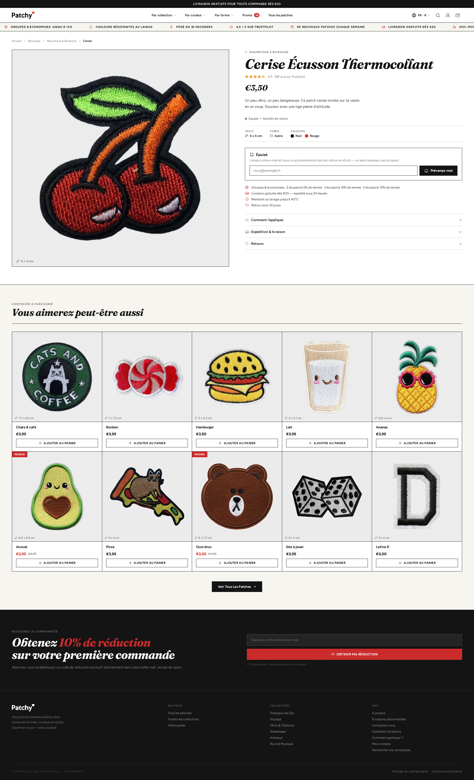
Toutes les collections (183, 719)
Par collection (162, 15)
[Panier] (457, 15)
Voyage (275, 719)
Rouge (314, 136)
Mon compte (381, 744)
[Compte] (447, 15)
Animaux (276, 738)
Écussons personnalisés (389, 719)
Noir (299, 136)
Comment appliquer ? (387, 738)
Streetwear (278, 731)
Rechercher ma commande (391, 750)
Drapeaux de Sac (282, 713)
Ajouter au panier (60, 443)
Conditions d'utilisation (447, 771)
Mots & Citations (282, 725)
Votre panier (176, 725)
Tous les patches (280, 15)
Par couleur (193, 15)
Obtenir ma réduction (357, 654)
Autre (279, 136)
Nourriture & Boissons (62, 41)
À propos (378, 713)
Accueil (17, 41)
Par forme (222, 15)
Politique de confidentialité (410, 771)
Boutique (34, 41)
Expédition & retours (386, 731)
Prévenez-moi (442, 171)
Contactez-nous (383, 725)
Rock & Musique (281, 744)
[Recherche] (438, 15)
